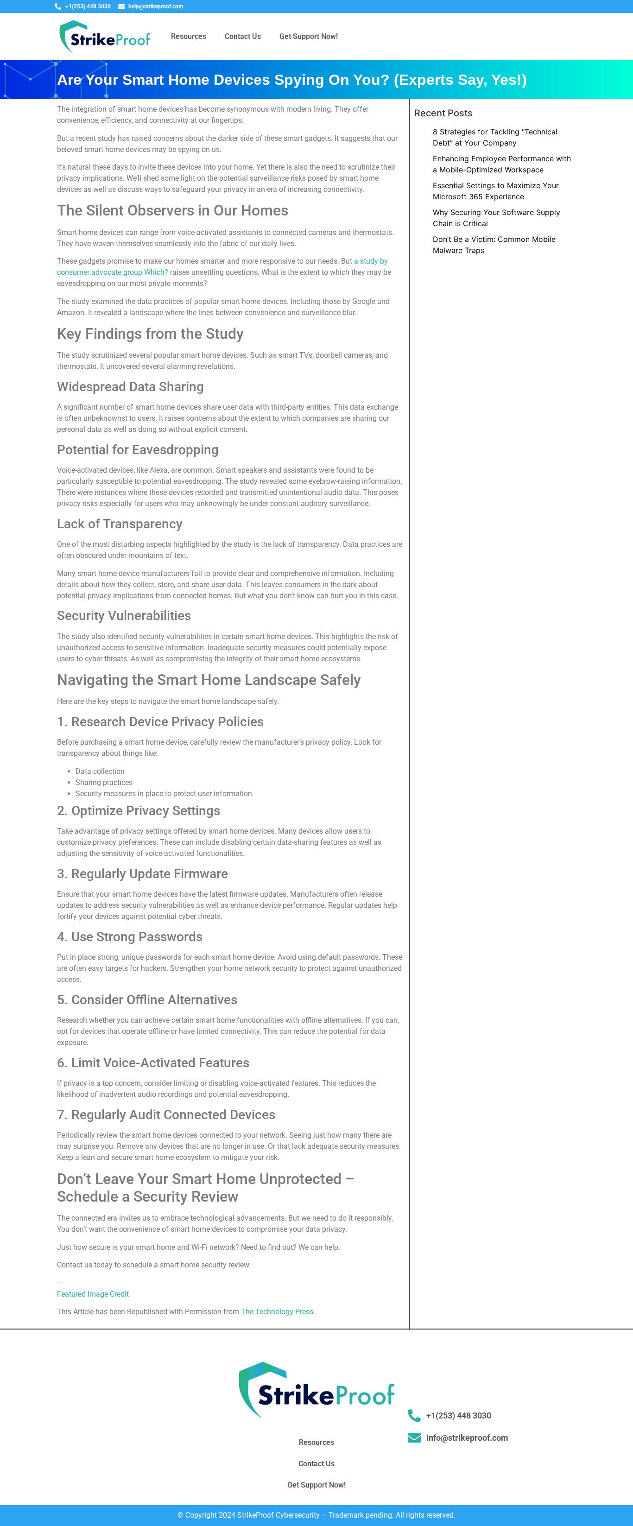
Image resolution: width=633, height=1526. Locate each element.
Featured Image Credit (93, 1294)
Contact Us (243, 36)
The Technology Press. (278, 1311)
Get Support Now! (308, 36)
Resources (188, 36)
